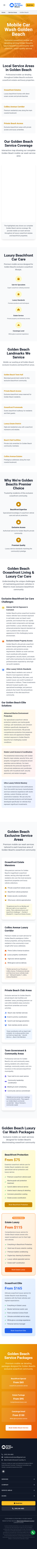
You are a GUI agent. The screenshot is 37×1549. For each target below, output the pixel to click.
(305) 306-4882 (9, 1454)
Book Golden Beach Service (18, 1428)
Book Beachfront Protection (18, 1205)
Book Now (30, 5)
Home (4, 12)
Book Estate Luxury (18, 1270)
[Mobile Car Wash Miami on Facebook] (3, 1471)
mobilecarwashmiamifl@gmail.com (15, 1457)
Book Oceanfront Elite (18, 1331)
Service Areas (12, 12)
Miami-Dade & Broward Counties (25, 1521)
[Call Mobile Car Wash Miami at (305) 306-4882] (33, 1532)
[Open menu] (4, 5)
